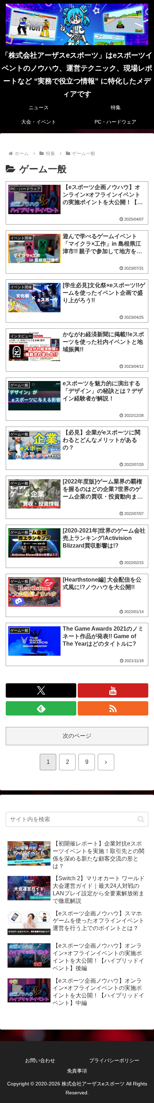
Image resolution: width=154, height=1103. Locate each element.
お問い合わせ (40, 1060)
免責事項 (77, 1071)
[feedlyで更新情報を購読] (41, 708)
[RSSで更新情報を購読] (113, 708)
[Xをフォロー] (41, 690)
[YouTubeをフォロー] (113, 690)
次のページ (77, 736)
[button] (141, 819)
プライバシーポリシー (114, 1060)
